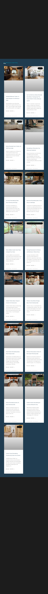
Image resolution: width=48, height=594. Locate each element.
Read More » (10, 111)
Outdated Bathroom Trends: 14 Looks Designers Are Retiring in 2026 (12, 98)
